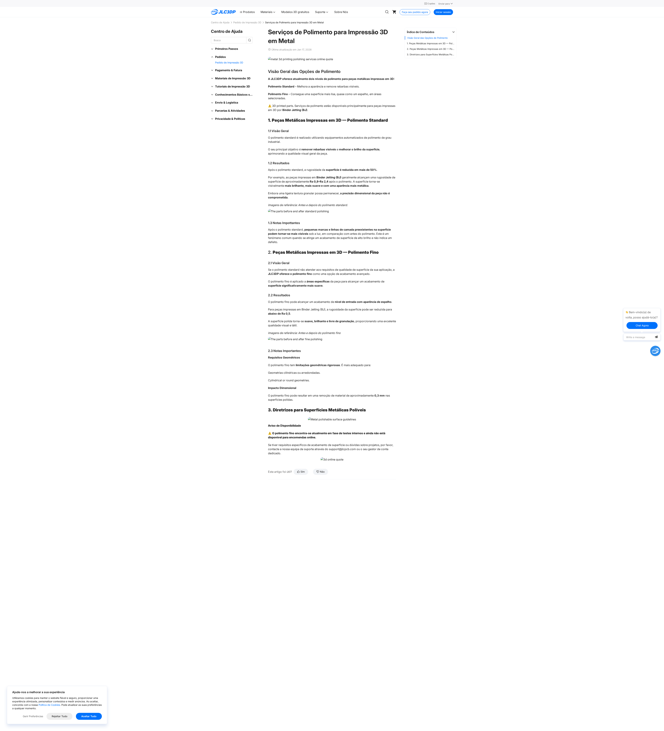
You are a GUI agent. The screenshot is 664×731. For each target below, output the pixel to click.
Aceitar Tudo (88, 716)
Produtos (249, 12)
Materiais (267, 12)
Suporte (320, 12)
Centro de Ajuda (220, 22)
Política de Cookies (49, 704)
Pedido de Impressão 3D (247, 22)
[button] (430, 32)
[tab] (430, 32)
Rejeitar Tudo (59, 716)
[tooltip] (642, 320)
